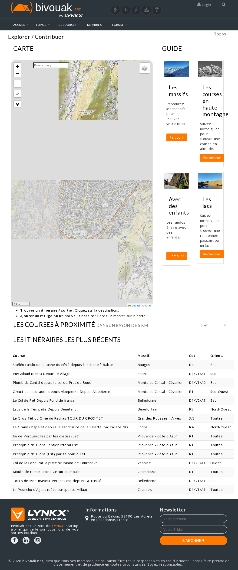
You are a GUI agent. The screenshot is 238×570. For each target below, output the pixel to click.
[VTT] (146, 10)
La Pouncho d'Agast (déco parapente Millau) (50, 489)
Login (206, 4)
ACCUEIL (19, 25)
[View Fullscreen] (17, 83)
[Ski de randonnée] (136, 10)
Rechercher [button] (212, 157)
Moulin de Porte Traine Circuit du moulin (46, 471)
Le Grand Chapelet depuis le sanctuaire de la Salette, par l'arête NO (70, 427)
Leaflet (135, 305)
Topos (220, 37)
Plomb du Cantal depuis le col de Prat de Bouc (52, 382)
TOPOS (41, 25)
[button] (17, 66)
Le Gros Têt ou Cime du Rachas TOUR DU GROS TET (58, 418)
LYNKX (57, 525)
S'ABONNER (193, 540)
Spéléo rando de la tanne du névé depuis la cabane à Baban (63, 364)
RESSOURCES (67, 25)
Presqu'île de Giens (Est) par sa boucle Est (49, 454)
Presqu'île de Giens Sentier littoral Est (45, 445)
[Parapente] (157, 10)
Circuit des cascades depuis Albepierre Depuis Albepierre (61, 391)
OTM (148, 305)
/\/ (17, 94)
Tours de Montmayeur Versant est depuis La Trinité (57, 480)
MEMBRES (94, 25)
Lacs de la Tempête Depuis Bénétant (44, 409)
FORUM (117, 25)
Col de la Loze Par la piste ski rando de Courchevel (56, 462)
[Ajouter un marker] (17, 104)
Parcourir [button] (176, 137)
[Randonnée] (115, 10)
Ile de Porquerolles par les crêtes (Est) (46, 436)
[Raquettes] (125, 10)
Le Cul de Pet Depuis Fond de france (44, 400)
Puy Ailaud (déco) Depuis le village (42, 373)
